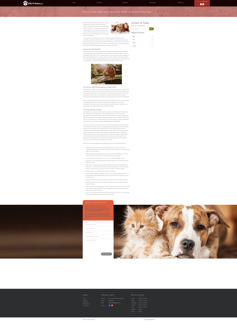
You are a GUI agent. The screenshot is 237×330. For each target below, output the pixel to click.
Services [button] (125, 2)
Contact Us (180, 2)
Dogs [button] (133, 36)
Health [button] (133, 42)
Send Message (106, 254)
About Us (99, 2)
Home (74, 2)
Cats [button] (133, 39)
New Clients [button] (152, 2)
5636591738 (111, 300)
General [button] (134, 46)
